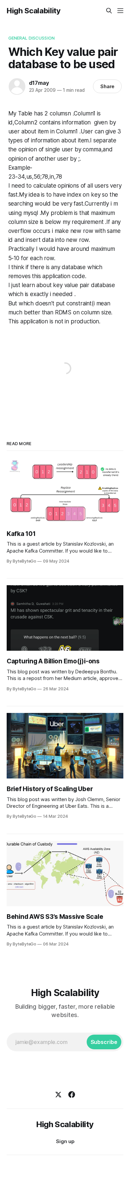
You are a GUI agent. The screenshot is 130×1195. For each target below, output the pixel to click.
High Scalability (34, 10)
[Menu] (120, 10)
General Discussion (31, 38)
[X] (58, 1094)
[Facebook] (71, 1094)
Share (107, 86)
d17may (39, 83)
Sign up (65, 1141)
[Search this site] (109, 10)
